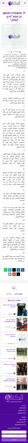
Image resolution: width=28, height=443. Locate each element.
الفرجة (9, 52)
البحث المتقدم (22, 410)
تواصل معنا (22, 419)
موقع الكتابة (18, 294)
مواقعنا (24, 417)
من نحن (24, 405)
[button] (22, 270)
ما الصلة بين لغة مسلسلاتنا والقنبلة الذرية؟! (9, 321)
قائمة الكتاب (22, 408)
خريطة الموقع (22, 413)
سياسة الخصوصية (20, 424)
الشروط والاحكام (21, 422)
